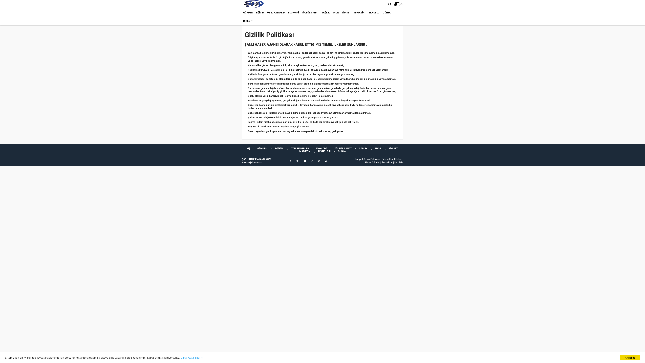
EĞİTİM (260, 12)
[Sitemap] (326, 160)
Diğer (246, 21)
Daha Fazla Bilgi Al (192, 357)
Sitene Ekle (388, 159)
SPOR (335, 12)
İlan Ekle (398, 162)
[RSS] (319, 160)
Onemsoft (256, 162)
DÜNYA (387, 12)
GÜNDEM (248, 12)
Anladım (630, 357)
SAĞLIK (325, 12)
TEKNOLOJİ (373, 12)
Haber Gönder (372, 162)
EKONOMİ (293, 12)
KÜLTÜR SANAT (310, 12)
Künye (358, 159)
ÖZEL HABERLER (276, 12)
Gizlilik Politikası (371, 159)
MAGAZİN (359, 12)
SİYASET (346, 12)
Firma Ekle (387, 162)
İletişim (399, 159)
